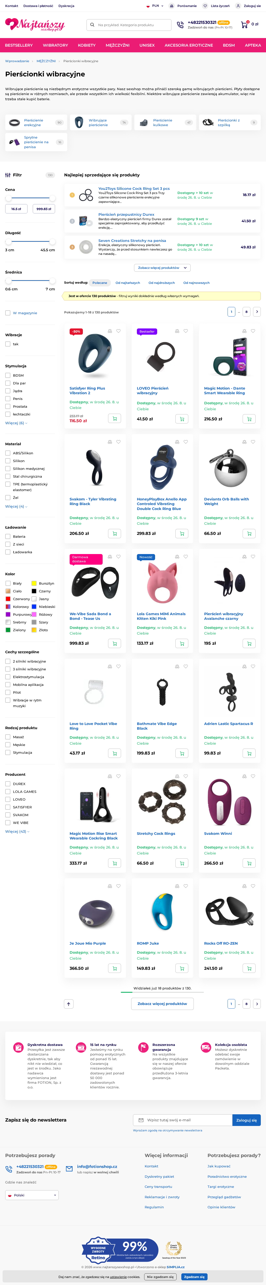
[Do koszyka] (114, 418)
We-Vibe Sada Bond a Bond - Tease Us (90, 616)
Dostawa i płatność (38, 6)
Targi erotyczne (221, 1187)
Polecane (99, 283)
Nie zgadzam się (160, 1277)
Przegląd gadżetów (224, 1197)
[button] (162, 267)
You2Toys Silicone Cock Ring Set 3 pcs (134, 188)
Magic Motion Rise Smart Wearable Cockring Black (94, 836)
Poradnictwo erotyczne (227, 1176)
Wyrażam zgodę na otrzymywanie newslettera (167, 1130)
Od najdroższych (162, 283)
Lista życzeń (220, 6)
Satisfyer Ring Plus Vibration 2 (87, 390)
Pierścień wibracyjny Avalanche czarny (223, 616)
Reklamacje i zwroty (162, 1197)
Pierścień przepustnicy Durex (126, 214)
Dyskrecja (66, 6)
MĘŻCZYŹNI (46, 61)
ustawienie (118, 1277)
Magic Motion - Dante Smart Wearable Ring (224, 390)
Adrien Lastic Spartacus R (228, 723)
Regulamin (154, 1207)
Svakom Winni (218, 833)
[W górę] (68, 1004)
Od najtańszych (128, 283)
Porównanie (187, 6)
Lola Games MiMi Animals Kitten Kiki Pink (161, 616)
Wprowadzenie (17, 61)
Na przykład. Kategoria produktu (126, 25)
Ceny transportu (158, 1187)
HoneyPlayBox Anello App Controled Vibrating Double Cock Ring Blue (162, 504)
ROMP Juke (148, 943)
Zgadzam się (194, 1277)
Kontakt (11, 6)
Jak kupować (219, 1166)
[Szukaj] (92, 25)
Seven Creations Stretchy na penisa (132, 240)
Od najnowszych (196, 283)
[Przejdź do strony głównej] (35, 25)
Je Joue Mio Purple (88, 943)
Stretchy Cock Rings (156, 833)
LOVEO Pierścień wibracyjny (153, 390)
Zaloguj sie (252, 6)
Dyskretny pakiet (159, 1176)
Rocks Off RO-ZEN (221, 943)
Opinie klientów (221, 1207)
